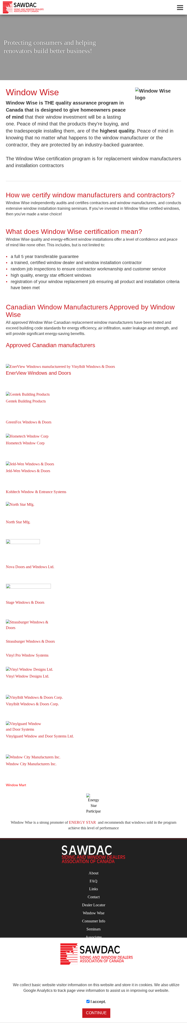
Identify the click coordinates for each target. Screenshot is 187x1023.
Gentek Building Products (26, 401)
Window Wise (93, 913)
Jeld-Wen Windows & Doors (28, 471)
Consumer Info (93, 921)
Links (93, 889)
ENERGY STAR (82, 822)
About (93, 873)
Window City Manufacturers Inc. (31, 764)
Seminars (93, 929)
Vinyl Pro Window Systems (27, 655)
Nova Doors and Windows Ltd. (30, 567)
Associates (93, 937)
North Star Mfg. (18, 522)
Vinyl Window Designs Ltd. (27, 676)
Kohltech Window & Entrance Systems (36, 492)
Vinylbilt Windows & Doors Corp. (32, 704)
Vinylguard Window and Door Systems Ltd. (40, 736)
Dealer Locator (93, 905)
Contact (94, 897)
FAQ (93, 881)
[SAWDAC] (93, 854)
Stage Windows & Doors (25, 602)
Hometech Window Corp (25, 443)
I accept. (98, 1002)
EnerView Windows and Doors (38, 373)
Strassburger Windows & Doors (30, 641)
